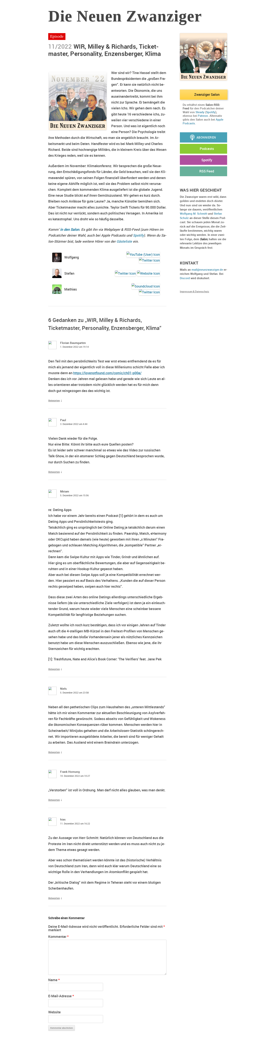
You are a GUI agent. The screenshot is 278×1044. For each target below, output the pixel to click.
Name (54, 980)
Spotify (138, 235)
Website (54, 1012)
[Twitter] (149, 260)
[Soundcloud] (145, 286)
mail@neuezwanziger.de (207, 269)
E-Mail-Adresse (61, 996)
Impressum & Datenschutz (194, 291)
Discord (185, 278)
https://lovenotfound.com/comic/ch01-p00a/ (107, 373)
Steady (200, 112)
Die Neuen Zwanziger (125, 16)
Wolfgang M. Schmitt (193, 213)
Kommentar (58, 936)
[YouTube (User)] (142, 254)
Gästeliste (124, 241)
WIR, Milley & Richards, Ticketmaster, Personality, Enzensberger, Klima (104, 50)
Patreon (203, 116)
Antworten (54, 400)
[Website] (148, 273)
